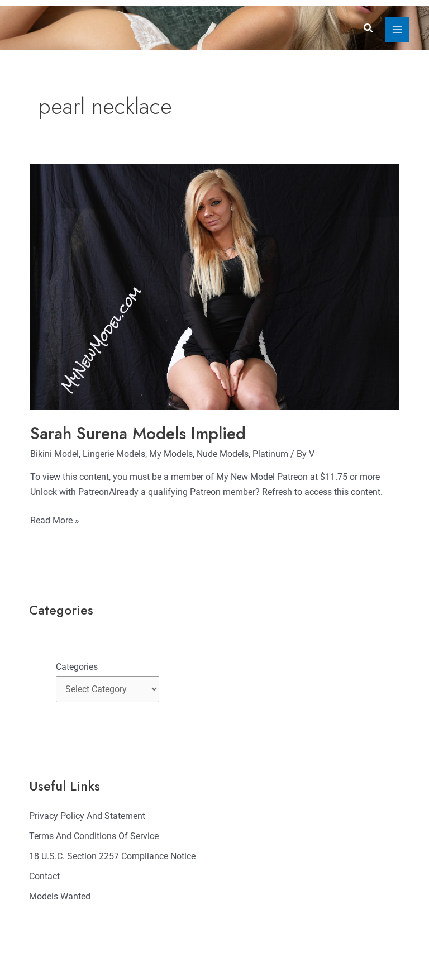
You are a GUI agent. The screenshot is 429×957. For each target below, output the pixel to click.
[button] (369, 28)
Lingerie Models (114, 454)
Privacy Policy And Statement (87, 816)
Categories (77, 666)
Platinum (270, 454)
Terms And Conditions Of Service (94, 836)
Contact (44, 876)
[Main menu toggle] (397, 29)
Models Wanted (59, 896)
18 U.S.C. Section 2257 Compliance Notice (112, 856)
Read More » (54, 519)
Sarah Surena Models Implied (138, 433)
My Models (171, 454)
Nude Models (223, 454)
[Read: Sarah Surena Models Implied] (214, 286)
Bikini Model (54, 454)
